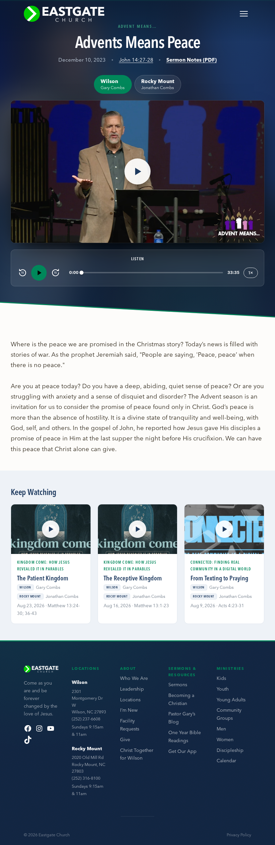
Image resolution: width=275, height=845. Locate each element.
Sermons (177, 685)
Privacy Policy (239, 834)
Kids (221, 678)
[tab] (112, 84)
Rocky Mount (87, 749)
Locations (130, 700)
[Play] (39, 272)
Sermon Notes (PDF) (191, 60)
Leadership (132, 689)
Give (125, 739)
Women (225, 739)
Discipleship (230, 750)
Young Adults (231, 700)
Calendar (226, 761)
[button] (137, 171)
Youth (223, 689)
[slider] (152, 273)
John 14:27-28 (136, 60)
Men (221, 729)
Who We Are (134, 678)
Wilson (80, 682)
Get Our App (182, 751)
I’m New (129, 710)
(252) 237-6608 (86, 718)
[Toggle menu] (243, 13)
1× (250, 272)
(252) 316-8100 (86, 778)
